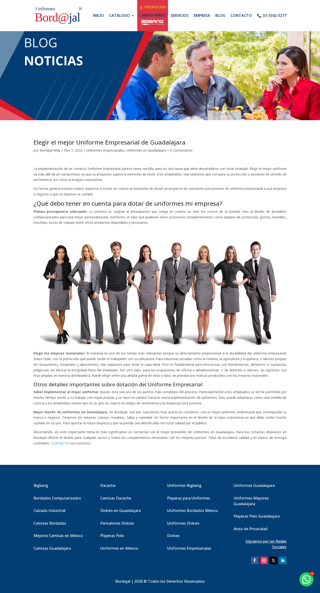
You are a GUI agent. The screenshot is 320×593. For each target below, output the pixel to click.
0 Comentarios (181, 150)
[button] (306, 579)
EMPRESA (202, 15)
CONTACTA (60, 443)
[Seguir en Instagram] (264, 560)
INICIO (98, 15)
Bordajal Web (50, 150)
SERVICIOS (180, 15)
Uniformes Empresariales (105, 150)
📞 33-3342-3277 (272, 15)
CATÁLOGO (119, 15)
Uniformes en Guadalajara (146, 150)
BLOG (220, 15)
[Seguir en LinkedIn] (283, 560)
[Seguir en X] (273, 560)
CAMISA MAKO (153, 15)
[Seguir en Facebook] (254, 560)
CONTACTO (241, 15)
